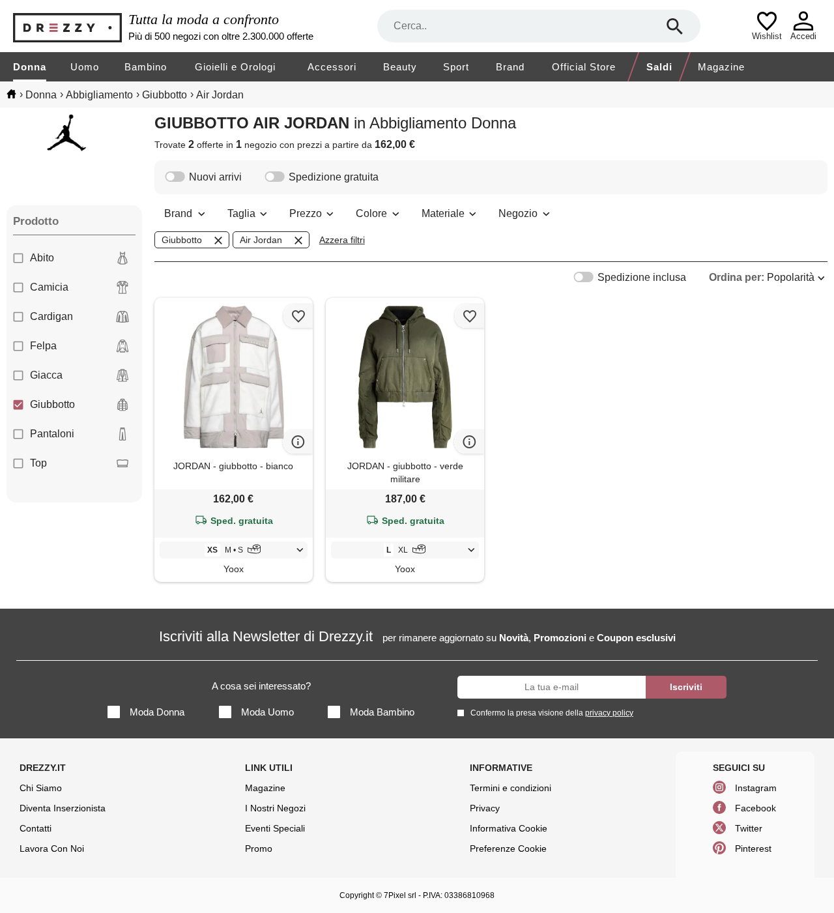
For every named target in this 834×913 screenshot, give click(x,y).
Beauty (400, 66)
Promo (258, 848)
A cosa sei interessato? (261, 685)
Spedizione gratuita (334, 176)
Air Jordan (261, 240)
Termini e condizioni (510, 788)
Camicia (49, 287)
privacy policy (609, 712)
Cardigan (51, 316)
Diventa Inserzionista (63, 808)
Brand (510, 66)
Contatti (35, 828)
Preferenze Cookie (508, 848)
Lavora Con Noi (52, 848)
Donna (29, 66)
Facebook (755, 808)
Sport (456, 66)
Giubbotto (52, 404)
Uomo (84, 66)
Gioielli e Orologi (235, 66)
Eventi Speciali (275, 828)
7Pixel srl (400, 895)
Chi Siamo (41, 788)
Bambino (145, 66)
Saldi (659, 66)
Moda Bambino (382, 711)
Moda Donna (157, 711)
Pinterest (753, 848)
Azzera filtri (342, 240)
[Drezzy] (67, 26)
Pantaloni (52, 433)
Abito (42, 257)
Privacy (485, 808)
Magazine (721, 66)
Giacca (46, 375)
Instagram (756, 788)
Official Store (584, 66)
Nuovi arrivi (215, 176)
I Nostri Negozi (275, 808)
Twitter (748, 828)
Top (38, 463)
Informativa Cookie (508, 828)
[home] (11, 93)
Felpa (43, 345)
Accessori (332, 66)
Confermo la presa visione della (551, 712)
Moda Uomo (267, 711)
